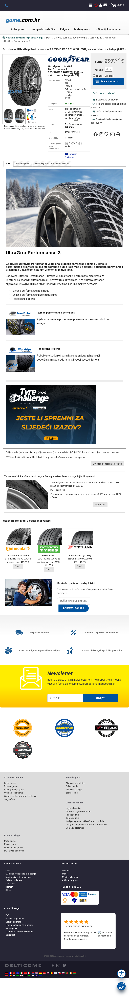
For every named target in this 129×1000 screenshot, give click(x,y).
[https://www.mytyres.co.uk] (36, 973)
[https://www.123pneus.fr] (10, 973)
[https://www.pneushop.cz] (59, 973)
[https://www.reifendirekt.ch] (14, 973)
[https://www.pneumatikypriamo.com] (63, 973)
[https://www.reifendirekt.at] (44, 973)
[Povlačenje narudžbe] (96, 5)
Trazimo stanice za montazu (78, 926)
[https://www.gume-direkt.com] (48, 973)
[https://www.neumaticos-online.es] (40, 973)
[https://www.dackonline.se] (17, 973)
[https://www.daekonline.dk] (29, 973)
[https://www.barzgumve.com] (17, 975)
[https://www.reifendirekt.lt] (29, 975)
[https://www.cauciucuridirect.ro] (10, 975)
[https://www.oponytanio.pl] (6, 975)
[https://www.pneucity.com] (67, 973)
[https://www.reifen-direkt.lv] (33, 975)
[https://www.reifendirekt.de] (6, 973)
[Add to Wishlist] (106, 134)
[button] (121, 973)
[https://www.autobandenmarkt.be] (51, 973)
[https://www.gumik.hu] (74, 973)
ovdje (84, 939)
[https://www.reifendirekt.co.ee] (25, 975)
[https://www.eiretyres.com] (70, 973)
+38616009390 (8, 5)
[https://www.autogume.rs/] (36, 975)
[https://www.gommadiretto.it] (21, 973)
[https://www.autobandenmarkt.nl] (33, 973)
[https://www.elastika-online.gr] (14, 975)
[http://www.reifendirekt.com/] (40, 975)
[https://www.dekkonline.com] (25, 973)
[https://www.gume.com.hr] (21, 975)
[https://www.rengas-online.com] (55, 973)
